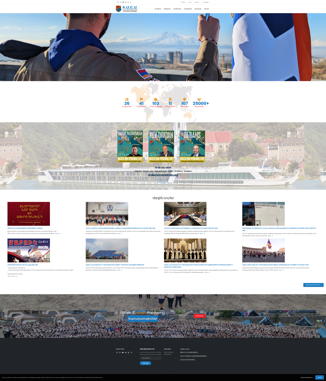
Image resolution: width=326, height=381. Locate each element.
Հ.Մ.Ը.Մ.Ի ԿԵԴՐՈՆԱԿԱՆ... (187, 359)
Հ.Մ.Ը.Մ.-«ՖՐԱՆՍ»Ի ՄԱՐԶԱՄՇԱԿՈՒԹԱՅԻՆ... (193, 356)
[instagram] (120, 2)
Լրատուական (177, 9)
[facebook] (118, 2)
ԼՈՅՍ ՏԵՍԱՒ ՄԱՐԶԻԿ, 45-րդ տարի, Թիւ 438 (22, 265)
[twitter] (130, 2)
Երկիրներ (126, 106)
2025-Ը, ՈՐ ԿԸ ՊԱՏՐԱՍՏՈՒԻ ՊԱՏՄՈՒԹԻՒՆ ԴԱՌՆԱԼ (25, 228)
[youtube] (123, 2)
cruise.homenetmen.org (163, 175)
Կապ (189, 2)
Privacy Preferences (307, 377)
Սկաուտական (188, 9)
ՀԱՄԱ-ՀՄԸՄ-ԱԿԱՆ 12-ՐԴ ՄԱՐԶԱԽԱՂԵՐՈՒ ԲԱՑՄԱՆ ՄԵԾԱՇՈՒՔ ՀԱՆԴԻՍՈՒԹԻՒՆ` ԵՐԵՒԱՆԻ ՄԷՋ (275, 265)
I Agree (320, 377)
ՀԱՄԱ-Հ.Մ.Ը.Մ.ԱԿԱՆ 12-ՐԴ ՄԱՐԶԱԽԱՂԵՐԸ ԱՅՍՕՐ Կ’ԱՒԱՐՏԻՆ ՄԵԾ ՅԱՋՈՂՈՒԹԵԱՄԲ (115, 265)
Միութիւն (158, 9)
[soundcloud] (125, 2)
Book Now (162, 181)
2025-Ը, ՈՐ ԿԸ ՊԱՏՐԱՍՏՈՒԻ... (189, 352)
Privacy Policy (167, 354)
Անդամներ (199, 106)
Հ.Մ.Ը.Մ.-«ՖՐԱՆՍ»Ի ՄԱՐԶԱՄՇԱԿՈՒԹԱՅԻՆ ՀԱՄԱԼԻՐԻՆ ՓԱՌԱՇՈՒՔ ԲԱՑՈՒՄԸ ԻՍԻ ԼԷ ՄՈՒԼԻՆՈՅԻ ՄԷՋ (120, 228)
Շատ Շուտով (199, 316)
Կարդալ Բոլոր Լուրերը (312, 285)
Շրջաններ (141, 106)
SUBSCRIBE (145, 363)
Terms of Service (168, 352)
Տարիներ (184, 106)
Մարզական (198, 9)
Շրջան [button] (197, 2)
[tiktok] (128, 2)
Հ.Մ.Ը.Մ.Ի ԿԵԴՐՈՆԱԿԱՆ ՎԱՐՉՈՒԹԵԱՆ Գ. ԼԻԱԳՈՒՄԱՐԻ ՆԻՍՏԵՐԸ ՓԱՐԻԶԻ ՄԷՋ (191, 228)
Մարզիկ (206, 9)
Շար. (57, 233)
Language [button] (206, 2)
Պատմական (167, 9)
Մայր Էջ (183, 2)
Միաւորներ (170, 106)
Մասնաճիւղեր (156, 106)
